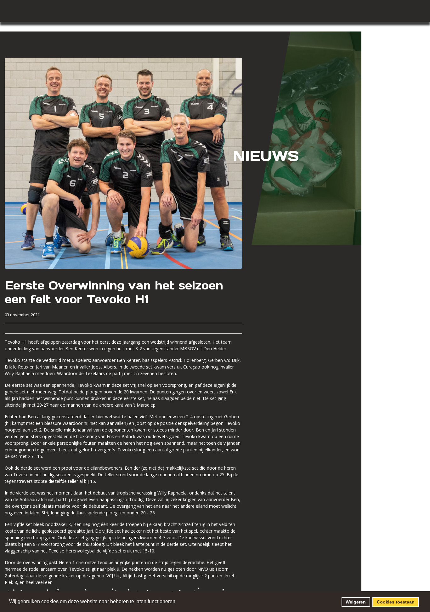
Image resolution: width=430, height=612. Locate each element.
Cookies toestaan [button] (396, 601)
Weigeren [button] (356, 601)
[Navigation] (212, 9)
